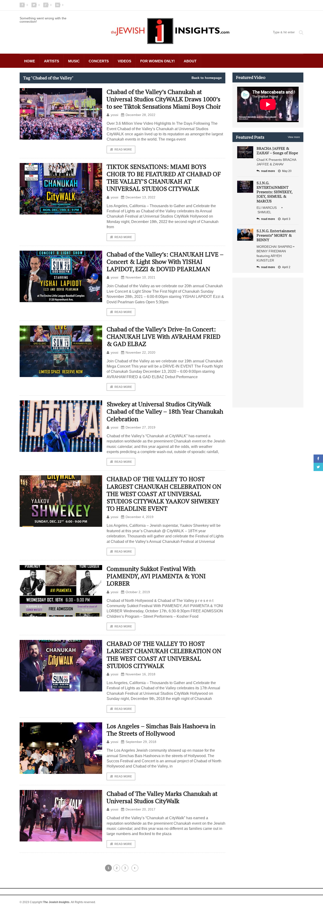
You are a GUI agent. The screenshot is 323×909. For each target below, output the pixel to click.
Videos (124, 61)
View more (294, 137)
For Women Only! (157, 61)
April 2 (286, 267)
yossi (114, 115)
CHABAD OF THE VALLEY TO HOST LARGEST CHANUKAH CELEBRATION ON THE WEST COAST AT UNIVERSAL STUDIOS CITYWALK (164, 654)
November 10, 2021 (140, 277)
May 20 (287, 171)
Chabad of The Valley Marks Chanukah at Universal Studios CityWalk (162, 797)
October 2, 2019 (138, 592)
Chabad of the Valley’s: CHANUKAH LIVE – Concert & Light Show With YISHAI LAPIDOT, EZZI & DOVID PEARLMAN (165, 261)
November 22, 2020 (140, 352)
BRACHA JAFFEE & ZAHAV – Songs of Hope (277, 150)
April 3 (286, 219)
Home (29, 61)
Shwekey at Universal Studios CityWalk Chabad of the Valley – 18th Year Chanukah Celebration (165, 411)
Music (74, 61)
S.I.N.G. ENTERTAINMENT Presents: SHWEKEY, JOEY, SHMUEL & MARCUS (274, 192)
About (190, 61)
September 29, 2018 (141, 742)
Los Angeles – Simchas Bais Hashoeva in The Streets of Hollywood (161, 729)
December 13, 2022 (140, 197)
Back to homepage (207, 77)
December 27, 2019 (140, 427)
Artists (51, 61)
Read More (123, 149)
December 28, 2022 (140, 115)
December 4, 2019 (139, 517)
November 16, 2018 (140, 674)
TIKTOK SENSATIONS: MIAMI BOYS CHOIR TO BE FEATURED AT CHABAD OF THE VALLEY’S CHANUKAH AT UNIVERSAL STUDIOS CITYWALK (164, 178)
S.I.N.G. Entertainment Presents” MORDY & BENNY (276, 235)
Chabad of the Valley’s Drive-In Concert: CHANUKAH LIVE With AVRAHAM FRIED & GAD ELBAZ (163, 336)
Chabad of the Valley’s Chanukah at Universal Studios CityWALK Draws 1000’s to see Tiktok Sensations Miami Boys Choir (164, 99)
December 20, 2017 (140, 809)
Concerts (99, 61)
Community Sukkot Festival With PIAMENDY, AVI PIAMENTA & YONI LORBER (156, 576)
